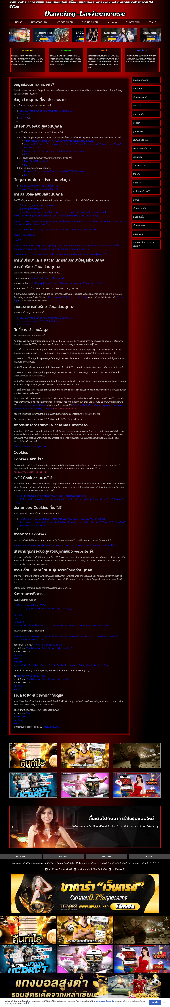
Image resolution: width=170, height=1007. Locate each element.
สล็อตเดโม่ (138, 234)
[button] (12, 827)
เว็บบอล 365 (139, 225)
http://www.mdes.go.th (64, 408)
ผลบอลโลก (138, 88)
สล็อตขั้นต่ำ (138, 217)
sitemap (112, 22)
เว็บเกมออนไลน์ (140, 97)
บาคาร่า (136, 122)
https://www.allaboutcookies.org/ (30, 471)
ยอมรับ (155, 1002)
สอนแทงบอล (139, 165)
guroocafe (138, 114)
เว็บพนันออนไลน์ (140, 140)
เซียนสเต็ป (138, 157)
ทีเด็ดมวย (137, 105)
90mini (136, 199)
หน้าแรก (18, 22)
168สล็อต (137, 174)
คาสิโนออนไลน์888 (141, 191)
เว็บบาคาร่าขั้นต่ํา (140, 208)
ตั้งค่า (29, 1003)
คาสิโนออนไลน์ (90, 22)
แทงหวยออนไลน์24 (142, 148)
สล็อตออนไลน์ (65, 22)
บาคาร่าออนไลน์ (39, 22)
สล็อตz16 (137, 182)
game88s (138, 131)
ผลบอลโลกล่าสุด (140, 80)
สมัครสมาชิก (133, 22)
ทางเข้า (152, 22)
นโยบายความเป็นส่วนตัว (104, 1001)
